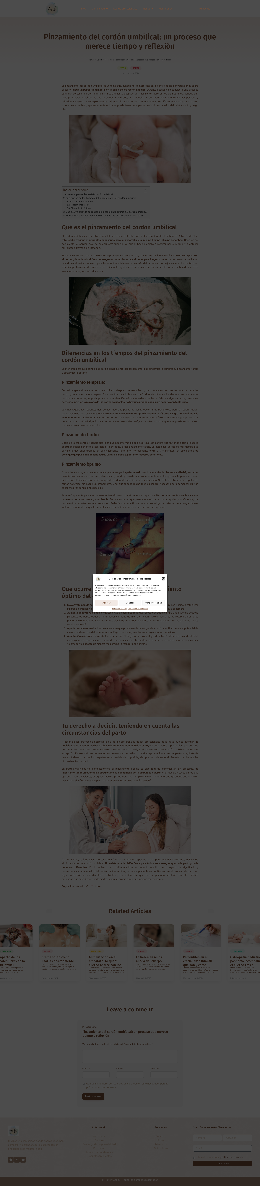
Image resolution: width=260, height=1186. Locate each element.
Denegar (130, 602)
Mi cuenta (204, 8)
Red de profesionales (125, 8)
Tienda (146, 8)
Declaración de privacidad (138, 609)
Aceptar (106, 602)
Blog (83, 8)
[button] (163, 578)
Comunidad (98, 8)
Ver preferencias (153, 602)
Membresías (166, 8)
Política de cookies (119, 609)
